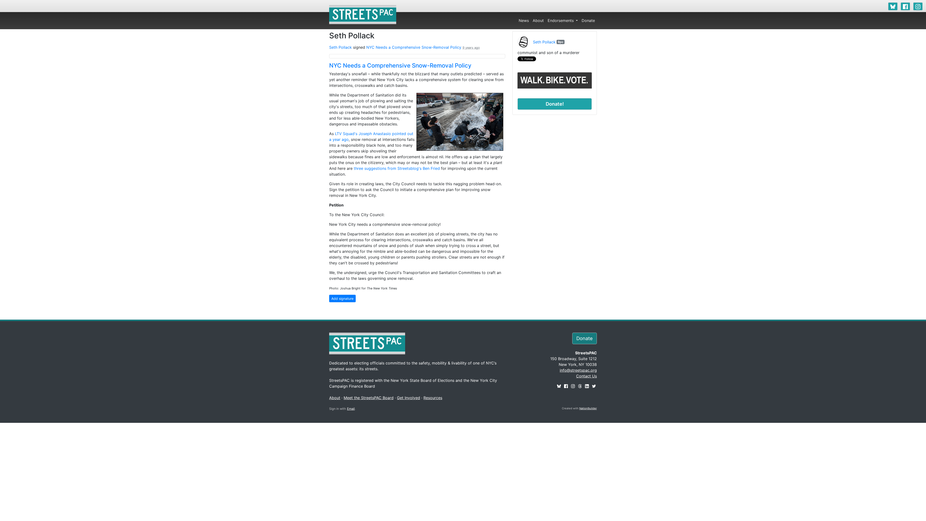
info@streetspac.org (578, 370)
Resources (432, 397)
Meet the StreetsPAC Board (369, 397)
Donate (588, 20)
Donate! (555, 104)
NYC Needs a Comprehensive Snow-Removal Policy (413, 47)
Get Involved (408, 397)
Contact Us (586, 376)
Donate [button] (584, 338)
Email (351, 409)
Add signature (342, 298)
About (538, 20)
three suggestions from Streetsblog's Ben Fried (397, 168)
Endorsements (561, 20)
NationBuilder (588, 408)
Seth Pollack (340, 47)
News (524, 20)
